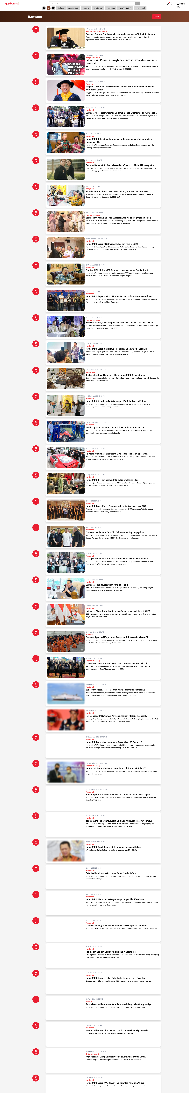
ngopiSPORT (98, 8)
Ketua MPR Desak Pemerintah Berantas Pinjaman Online (113, 847)
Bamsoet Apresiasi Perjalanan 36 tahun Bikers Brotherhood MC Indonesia (121, 113)
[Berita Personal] (49, 8)
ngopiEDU (90, 189)
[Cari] (137, 3)
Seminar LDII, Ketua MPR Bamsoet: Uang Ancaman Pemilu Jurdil (117, 270)
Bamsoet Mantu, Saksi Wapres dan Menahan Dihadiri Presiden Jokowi (119, 323)
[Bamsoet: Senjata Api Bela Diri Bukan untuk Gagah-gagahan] (66, 536)
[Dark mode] (172, 3)
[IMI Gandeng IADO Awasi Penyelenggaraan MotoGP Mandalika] (66, 719)
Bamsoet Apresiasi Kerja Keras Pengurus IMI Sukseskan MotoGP (117, 637)
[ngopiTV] (168, 3)
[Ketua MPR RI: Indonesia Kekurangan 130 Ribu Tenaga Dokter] (66, 405)
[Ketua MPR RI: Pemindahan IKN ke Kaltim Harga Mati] (66, 483)
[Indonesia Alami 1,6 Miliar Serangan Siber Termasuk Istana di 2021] (66, 614)
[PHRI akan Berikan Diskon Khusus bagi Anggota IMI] (66, 955)
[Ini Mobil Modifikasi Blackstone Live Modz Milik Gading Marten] (66, 457)
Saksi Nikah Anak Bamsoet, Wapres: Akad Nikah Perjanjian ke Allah (118, 218)
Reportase (90, 372)
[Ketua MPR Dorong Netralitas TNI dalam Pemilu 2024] (66, 247)
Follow (156, 16)
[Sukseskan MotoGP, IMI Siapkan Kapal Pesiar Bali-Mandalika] (66, 693)
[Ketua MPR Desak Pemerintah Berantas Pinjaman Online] (66, 850)
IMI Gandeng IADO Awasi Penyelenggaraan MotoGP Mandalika (116, 716)
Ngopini (89, 84)
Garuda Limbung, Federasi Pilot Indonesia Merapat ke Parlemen (116, 926)
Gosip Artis (90, 162)
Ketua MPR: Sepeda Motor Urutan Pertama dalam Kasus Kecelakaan (119, 296)
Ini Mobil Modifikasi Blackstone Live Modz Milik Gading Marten (117, 454)
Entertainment (92, 1054)
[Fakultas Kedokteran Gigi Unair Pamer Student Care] (66, 877)
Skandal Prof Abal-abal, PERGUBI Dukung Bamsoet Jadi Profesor (117, 192)
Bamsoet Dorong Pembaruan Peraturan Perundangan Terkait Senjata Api (120, 34)
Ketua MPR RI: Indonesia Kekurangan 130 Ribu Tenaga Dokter (116, 401)
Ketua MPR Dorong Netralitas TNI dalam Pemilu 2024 (112, 244)
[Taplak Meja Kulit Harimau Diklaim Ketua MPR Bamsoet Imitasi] (66, 378)
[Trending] (44, 8)
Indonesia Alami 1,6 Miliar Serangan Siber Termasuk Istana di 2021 (118, 611)
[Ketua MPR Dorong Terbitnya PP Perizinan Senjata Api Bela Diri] (66, 352)
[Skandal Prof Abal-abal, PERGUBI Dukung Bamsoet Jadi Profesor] (66, 195)
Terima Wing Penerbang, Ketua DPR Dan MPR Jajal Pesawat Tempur (119, 821)
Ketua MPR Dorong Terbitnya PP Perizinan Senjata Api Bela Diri (116, 349)
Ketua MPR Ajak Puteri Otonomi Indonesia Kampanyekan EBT (116, 506)
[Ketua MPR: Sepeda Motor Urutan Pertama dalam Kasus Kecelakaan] (66, 300)
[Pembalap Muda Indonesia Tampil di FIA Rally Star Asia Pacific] (66, 431)
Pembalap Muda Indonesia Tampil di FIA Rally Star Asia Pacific (116, 428)
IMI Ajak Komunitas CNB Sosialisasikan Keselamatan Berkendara (117, 559)
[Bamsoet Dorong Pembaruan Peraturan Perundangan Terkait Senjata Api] (66, 38)
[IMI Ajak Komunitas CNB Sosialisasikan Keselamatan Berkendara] (66, 562)
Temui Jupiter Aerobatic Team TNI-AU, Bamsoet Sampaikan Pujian (118, 795)
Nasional (86, 8)
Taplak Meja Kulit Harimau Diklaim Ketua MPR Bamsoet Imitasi (116, 375)
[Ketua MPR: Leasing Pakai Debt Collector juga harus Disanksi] (66, 981)
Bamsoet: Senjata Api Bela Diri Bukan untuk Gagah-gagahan (115, 532)
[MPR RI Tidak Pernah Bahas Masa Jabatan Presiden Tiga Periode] (66, 1034)
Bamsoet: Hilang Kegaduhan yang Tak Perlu (107, 585)
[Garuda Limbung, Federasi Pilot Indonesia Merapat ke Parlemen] (66, 929)
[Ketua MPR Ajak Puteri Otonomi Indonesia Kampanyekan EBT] (66, 510)
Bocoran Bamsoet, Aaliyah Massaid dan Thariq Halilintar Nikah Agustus (120, 165)
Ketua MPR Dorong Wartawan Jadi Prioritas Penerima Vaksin (115, 1083)
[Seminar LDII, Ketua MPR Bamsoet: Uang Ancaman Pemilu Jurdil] (66, 274)
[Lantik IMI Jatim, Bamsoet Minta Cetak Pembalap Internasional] (66, 667)
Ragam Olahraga (93, 661)
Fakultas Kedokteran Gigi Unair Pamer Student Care (111, 873)
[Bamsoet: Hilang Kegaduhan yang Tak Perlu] (66, 588)
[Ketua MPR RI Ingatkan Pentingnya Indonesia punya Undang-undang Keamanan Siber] (66, 142)
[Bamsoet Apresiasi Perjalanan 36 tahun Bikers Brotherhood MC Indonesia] (66, 116)
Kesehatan (111, 8)
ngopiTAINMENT (125, 8)
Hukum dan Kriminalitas (97, 31)
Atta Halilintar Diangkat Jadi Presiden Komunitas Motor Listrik (116, 1057)
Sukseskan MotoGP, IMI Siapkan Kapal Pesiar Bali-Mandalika (115, 690)
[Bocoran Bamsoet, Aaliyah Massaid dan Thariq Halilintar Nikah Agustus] (66, 169)
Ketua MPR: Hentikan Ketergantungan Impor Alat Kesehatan (115, 899)
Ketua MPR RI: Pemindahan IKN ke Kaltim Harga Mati (112, 480)
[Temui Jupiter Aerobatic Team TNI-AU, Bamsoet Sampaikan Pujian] (66, 798)
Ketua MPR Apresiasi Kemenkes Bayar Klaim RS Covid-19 (114, 742)
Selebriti (89, 1001)
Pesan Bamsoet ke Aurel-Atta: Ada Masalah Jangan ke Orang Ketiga (118, 1004)
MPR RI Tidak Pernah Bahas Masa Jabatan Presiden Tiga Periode (117, 1031)
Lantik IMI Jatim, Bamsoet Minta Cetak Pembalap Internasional (116, 664)
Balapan (89, 634)
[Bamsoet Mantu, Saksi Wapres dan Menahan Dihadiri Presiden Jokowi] (66, 326)
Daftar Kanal (140, 8)
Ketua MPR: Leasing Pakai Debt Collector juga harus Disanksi (115, 978)
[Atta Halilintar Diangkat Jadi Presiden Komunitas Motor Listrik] (66, 1060)
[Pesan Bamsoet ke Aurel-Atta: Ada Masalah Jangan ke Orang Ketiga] (66, 1008)
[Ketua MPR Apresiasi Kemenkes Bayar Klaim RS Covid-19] (66, 746)
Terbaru (61, 8)
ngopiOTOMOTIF (93, 57)
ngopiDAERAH (73, 8)
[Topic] (53, 8)
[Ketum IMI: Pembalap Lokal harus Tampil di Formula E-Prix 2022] (66, 772)
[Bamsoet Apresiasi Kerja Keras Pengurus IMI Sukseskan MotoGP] (66, 641)
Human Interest (93, 215)
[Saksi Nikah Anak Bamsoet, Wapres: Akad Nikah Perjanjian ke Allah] (66, 221)
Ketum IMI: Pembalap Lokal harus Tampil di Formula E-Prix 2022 (117, 768)
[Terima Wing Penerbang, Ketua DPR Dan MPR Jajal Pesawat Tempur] (66, 824)
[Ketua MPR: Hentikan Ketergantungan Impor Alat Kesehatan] (66, 903)
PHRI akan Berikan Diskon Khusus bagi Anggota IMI (111, 952)
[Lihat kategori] (178, 8)
